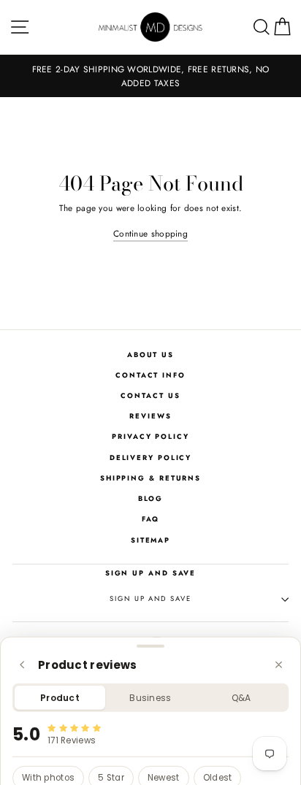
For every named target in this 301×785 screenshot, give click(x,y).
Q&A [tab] (241, 698)
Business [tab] (150, 698)
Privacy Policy (150, 437)
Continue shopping (150, 233)
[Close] (279, 665)
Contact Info (150, 375)
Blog (151, 499)
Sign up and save (150, 599)
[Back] (22, 665)
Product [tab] (60, 698)
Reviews (150, 416)
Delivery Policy (151, 458)
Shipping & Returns (150, 478)
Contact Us (150, 396)
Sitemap (150, 540)
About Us (150, 355)
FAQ (151, 519)
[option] (150, 76)
